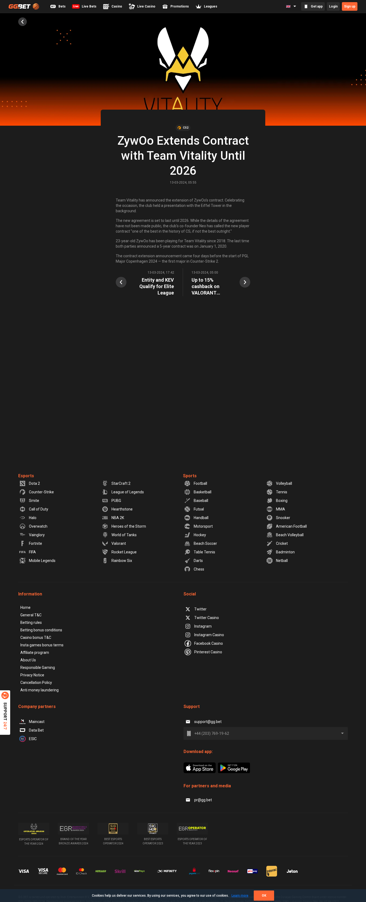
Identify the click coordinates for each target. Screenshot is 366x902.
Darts (198, 560)
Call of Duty (38, 509)
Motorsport (203, 526)
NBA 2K (117, 518)
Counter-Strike (41, 492)
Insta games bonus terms (42, 645)
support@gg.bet (208, 722)
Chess (199, 569)
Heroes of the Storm (128, 526)
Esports (26, 475)
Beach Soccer (205, 543)
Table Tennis (204, 552)
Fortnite (35, 543)
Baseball (201, 500)
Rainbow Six (121, 560)
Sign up (349, 6)
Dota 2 (34, 483)
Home (25, 607)
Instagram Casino (209, 635)
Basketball (202, 492)
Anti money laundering (39, 690)
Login (333, 6)
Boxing (281, 500)
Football (200, 483)
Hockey (200, 535)
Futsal (199, 509)
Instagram (203, 626)
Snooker (283, 518)
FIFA (32, 552)
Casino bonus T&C (35, 637)
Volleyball (284, 483)
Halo (32, 518)
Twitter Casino (206, 618)
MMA (280, 509)
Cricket (282, 543)
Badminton (285, 552)
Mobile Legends (42, 560)
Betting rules (31, 622)
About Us (28, 660)
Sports (190, 475)
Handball (201, 518)
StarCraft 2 (120, 483)
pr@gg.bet (203, 800)
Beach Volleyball (290, 535)
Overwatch (38, 526)
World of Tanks (124, 535)
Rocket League (124, 552)
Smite (34, 500)
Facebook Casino (208, 643)
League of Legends (127, 492)
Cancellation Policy (36, 682)
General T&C (31, 615)
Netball (282, 560)
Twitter (200, 609)
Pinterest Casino (208, 652)
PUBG (116, 500)
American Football (291, 526)
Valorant (118, 543)
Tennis (281, 492)
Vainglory (37, 535)
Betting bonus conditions (41, 630)
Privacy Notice (32, 675)
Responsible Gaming (37, 667)
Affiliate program (34, 652)
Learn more (239, 895)
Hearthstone (122, 509)
